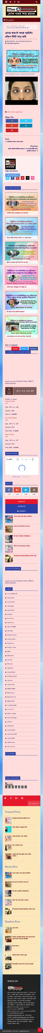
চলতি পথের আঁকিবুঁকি (11, 627)
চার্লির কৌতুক (10, 631)
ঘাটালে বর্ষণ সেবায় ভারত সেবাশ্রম (22, 546)
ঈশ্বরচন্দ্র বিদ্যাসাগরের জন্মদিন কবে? (21, 818)
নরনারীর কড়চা (10, 668)
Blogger (15, 348)
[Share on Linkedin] (26, 126)
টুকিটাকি (8, 651)
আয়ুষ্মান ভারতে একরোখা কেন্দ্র (19, 955)
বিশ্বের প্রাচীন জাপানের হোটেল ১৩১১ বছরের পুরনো (19, 237)
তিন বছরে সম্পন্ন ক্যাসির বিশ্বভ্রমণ (15, 311)
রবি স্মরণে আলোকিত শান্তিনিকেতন (22, 536)
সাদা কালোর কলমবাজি (12, 734)
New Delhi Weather (11, 418)
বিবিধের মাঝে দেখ (11, 693)
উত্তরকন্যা (9, 614)
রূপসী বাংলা (9, 722)
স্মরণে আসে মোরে (11, 746)
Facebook (33, 348)
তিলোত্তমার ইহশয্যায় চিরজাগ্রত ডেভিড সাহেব (25, 555)
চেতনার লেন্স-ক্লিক (11, 639)
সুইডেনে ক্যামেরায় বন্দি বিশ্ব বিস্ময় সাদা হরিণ (17, 262)
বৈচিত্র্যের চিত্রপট (11, 701)
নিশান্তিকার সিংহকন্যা (12, 676)
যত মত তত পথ (10, 709)
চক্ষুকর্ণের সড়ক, (16, 43)
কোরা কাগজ (15, 928)
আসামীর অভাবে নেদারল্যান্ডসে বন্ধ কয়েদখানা (17, 213)
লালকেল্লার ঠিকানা (11, 730)
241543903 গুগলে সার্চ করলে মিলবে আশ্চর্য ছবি (19, 336)
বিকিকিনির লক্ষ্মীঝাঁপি (11, 689)
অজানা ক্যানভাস (14, 26)
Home (7, 26)
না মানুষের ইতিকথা (11, 672)
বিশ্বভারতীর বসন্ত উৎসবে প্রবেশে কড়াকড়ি (22, 964)
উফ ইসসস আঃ (10, 618)
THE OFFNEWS (7, 1031)
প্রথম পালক (9, 680)
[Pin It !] (12, 130)
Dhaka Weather (9, 434)
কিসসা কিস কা (15, 946)
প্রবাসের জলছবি (10, 685)
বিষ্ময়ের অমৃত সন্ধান (11, 697)
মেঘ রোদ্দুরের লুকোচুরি (11, 705)
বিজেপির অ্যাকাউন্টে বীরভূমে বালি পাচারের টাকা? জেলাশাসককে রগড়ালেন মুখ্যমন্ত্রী (23, 937)
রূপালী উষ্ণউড (10, 726)
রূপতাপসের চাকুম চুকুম (12, 718)
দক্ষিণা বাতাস (10, 664)
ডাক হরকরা (9, 660)
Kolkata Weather (10, 401)
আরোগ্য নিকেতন (11, 610)
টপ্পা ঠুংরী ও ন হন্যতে (11, 647)
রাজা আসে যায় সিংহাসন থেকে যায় (22, 526)
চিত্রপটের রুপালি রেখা (11, 635)
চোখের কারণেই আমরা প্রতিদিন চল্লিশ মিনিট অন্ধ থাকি (19, 34)
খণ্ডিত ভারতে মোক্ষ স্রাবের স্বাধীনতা (23, 516)
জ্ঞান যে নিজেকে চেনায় (17, 845)
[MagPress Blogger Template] (21, 11)
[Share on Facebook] (12, 121)
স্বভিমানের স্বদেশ (11, 742)
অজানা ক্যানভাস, (10, 43)
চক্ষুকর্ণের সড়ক (22, 26)
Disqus (24, 348)
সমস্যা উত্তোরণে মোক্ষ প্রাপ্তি (19, 836)
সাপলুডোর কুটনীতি (11, 738)
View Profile (13, 175)
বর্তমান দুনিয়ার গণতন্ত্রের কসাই (19, 827)
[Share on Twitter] (26, 121)
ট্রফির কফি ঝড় (10, 656)
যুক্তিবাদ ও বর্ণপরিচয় (11, 713)
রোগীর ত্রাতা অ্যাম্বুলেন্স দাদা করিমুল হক (16, 287)
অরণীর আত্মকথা (10, 606)
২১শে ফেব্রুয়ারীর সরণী (12, 594)
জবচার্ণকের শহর (10, 643)
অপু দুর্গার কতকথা (11, 602)
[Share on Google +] (12, 126)
